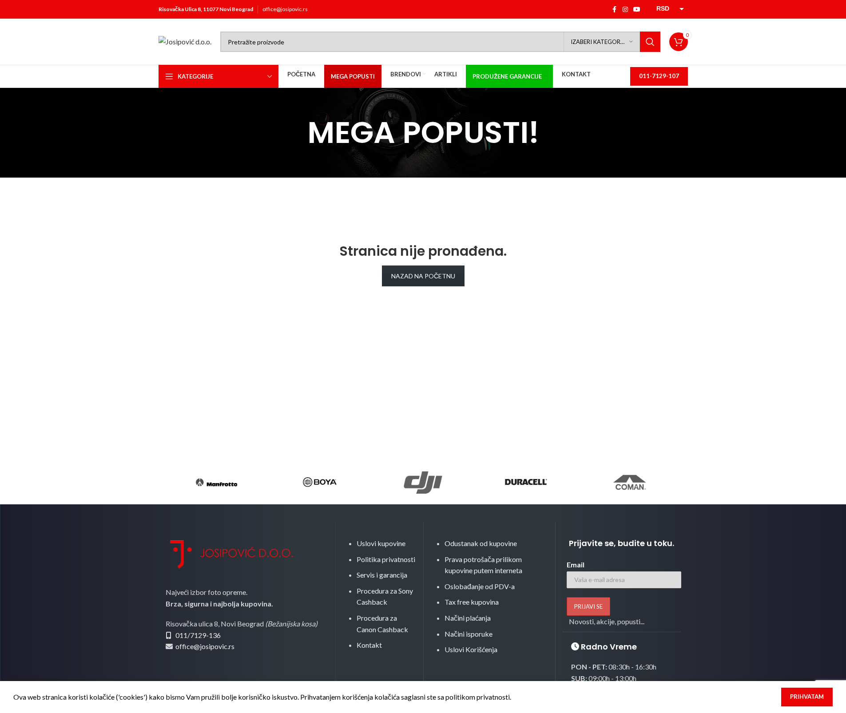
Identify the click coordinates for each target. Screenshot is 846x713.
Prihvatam (807, 696)
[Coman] (629, 482)
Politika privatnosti (386, 559)
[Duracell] (526, 482)
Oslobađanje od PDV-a (480, 586)
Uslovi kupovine (381, 543)
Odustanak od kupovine (481, 543)
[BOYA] (319, 482)
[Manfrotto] (216, 482)
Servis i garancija (382, 574)
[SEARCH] (650, 42)
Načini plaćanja (468, 618)
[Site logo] (185, 40)
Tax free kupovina (472, 602)
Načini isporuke (469, 634)
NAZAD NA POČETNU (423, 276)
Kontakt (369, 645)
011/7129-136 (198, 635)
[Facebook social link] (614, 10)
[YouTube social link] (637, 10)
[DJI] (422, 482)
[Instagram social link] (625, 10)
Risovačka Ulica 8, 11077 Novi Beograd (206, 9)
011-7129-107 (659, 75)
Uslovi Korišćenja (471, 649)
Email (575, 564)
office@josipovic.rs (285, 9)
